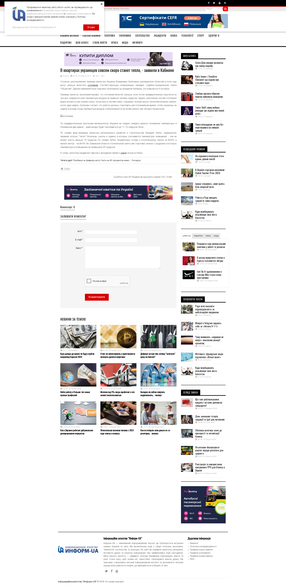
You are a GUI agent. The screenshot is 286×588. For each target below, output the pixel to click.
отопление (93, 85)
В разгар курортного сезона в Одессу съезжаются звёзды (210, 259)
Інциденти (160, 35)
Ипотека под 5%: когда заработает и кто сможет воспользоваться (117, 394)
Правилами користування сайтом (59, 11)
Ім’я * (80, 231)
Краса (114, 42)
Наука (173, 35)
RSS (192, 559)
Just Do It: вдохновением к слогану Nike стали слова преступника (209, 274)
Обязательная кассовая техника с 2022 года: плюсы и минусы (117, 432)
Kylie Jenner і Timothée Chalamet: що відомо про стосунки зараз (207, 79)
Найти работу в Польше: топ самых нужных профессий (75, 394)
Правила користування (201, 550)
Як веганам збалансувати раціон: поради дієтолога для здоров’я (209, 450)
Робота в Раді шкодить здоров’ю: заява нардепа (207, 199)
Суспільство (142, 35)
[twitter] (214, 3)
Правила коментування (201, 556)
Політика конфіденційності (203, 547)
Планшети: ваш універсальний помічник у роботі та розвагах (211, 245)
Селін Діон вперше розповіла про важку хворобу (209, 64)
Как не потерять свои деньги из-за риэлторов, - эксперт (155, 432)
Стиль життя (100, 42)
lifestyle (186, 236)
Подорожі (66, 42)
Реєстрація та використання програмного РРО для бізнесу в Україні (210, 467)
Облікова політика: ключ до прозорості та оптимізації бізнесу (208, 433)
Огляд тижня (190, 392)
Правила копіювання (200, 553)
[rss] (225, 3)
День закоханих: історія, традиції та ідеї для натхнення (209, 418)
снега (123, 153)
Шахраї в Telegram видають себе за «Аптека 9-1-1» (208, 325)
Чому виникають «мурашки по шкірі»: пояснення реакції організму (209, 340)
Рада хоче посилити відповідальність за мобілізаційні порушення (207, 309)
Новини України (69, 35)
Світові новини (91, 35)
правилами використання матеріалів (45, 14)
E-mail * (79, 240)
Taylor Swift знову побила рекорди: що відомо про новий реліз (209, 110)
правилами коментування (78, 14)
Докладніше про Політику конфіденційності (34, 27)
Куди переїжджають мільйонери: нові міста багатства (206, 214)
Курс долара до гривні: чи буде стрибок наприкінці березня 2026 (77, 355)
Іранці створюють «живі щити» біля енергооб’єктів (210, 185)
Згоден (91, 27)
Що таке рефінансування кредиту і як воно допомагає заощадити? (208, 402)
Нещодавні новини (194, 149)
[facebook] (208, 3)
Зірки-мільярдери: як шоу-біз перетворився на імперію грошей (209, 127)
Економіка (125, 35)
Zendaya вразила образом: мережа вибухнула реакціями (209, 95)
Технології (187, 35)
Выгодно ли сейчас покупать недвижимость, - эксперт (152, 394)
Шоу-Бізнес (82, 42)
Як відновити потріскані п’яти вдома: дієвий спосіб (209, 158)
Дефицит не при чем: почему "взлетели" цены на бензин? (157, 355)
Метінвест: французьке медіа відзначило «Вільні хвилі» (209, 356)
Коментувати (97, 297)
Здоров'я (213, 35)
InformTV (137, 42)
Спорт (200, 35)
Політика (109, 35)
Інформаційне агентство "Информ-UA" (77, 582)
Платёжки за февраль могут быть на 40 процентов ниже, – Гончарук (107, 160)
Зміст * (79, 248)
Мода (125, 42)
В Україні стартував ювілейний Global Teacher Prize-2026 (209, 172)
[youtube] (220, 3)
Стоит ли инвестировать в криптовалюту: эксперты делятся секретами (117, 355)
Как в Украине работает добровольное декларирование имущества (76, 432)
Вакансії (194, 543)
